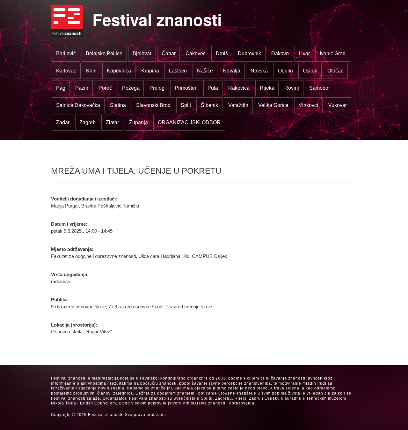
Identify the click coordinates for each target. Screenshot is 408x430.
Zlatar (112, 122)
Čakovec (196, 53)
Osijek (310, 70)
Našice (205, 70)
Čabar (169, 53)
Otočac (335, 70)
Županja (138, 122)
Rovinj (291, 88)
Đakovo (280, 53)
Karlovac (66, 70)
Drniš (222, 53)
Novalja (231, 70)
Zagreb (87, 122)
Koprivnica (119, 70)
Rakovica (239, 88)
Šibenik (209, 105)
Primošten (186, 88)
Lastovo (178, 70)
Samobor (319, 88)
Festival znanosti (157, 19)
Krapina (150, 70)
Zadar (62, 122)
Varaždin (238, 105)
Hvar (304, 53)
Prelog (156, 88)
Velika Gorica (273, 105)
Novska (259, 70)
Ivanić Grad (333, 53)
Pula (213, 88)
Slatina (118, 105)
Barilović (66, 53)
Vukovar (337, 105)
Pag (60, 88)
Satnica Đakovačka (78, 105)
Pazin (81, 88)
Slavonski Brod (153, 105)
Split (186, 105)
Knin (91, 70)
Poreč (105, 88)
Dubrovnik (249, 53)
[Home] (67, 21)
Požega (131, 88)
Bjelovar (142, 53)
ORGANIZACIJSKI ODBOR (189, 122)
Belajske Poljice (104, 53)
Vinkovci (308, 105)
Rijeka (267, 88)
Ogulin (285, 70)
